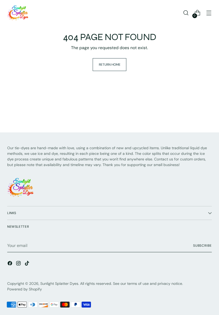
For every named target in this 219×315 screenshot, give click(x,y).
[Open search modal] (186, 12)
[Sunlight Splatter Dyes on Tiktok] (27, 264)
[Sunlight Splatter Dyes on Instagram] (19, 264)
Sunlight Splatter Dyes (59, 283)
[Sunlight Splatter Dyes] (18, 12)
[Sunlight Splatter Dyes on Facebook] (10, 264)
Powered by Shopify (24, 289)
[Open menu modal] (209, 12)
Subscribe (202, 245)
